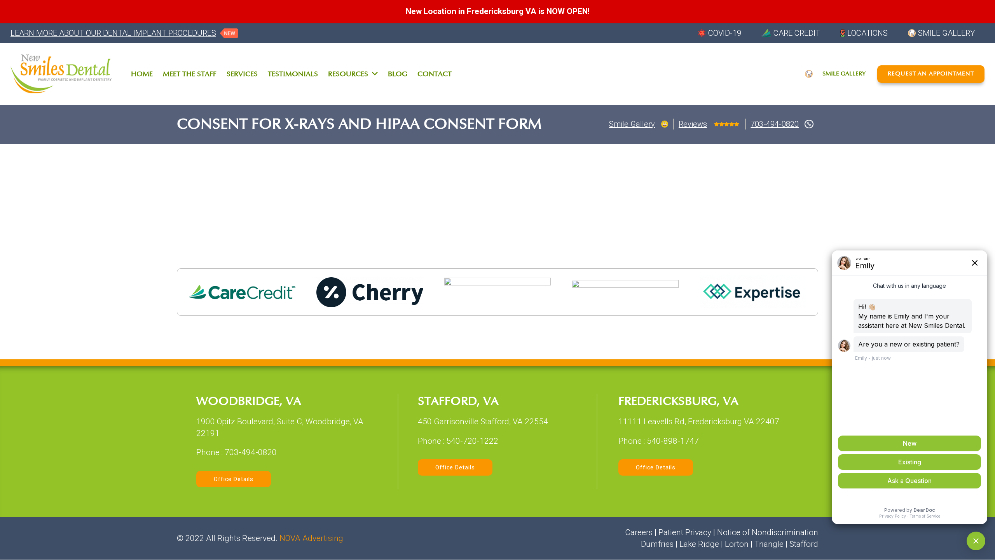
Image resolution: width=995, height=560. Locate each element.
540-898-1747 (673, 441)
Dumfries (657, 544)
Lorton (737, 544)
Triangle (769, 544)
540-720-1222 (472, 441)
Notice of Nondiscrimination (767, 532)
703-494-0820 (775, 124)
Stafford (803, 544)
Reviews (693, 124)
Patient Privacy (684, 532)
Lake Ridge (699, 544)
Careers (639, 532)
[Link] (61, 73)
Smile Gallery (632, 124)
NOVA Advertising (311, 538)
